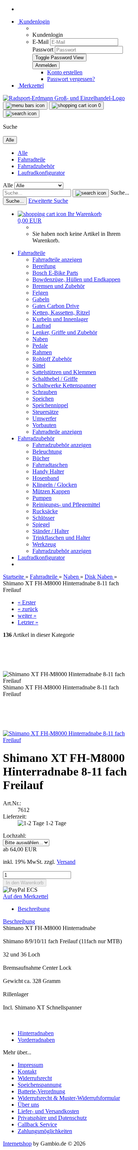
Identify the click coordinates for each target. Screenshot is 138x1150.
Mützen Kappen (51, 491)
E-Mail (40, 42)
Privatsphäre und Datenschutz (52, 1118)
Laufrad (41, 326)
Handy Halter (48, 471)
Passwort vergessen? (71, 79)
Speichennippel (50, 405)
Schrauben (44, 392)
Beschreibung (34, 909)
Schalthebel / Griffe (55, 379)
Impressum (30, 1065)
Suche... (119, 192)
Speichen (43, 398)
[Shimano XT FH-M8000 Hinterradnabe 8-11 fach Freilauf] (69, 740)
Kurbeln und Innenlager (60, 319)
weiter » (27, 616)
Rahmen (42, 352)
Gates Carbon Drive (55, 306)
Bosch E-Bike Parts (55, 273)
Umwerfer (44, 418)
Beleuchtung (47, 451)
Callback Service (37, 1124)
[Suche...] (90, 193)
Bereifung (44, 266)
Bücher (40, 458)
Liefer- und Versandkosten (48, 1111)
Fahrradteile (31, 159)
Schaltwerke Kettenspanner (64, 385)
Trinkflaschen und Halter (61, 538)
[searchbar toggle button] (21, 114)
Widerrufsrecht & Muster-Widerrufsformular (69, 1098)
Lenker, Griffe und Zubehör (64, 332)
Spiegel (41, 524)
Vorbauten (44, 425)
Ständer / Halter (50, 531)
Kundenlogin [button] (34, 21)
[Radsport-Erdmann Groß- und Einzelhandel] (64, 98)
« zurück (28, 609)
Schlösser (43, 518)
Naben (40, 339)
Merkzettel (31, 85)
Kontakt (27, 1071)
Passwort (42, 49)
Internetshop (17, 1143)
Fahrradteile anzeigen (57, 259)
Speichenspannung (39, 1085)
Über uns (28, 1104)
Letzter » (28, 622)
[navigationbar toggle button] (25, 106)
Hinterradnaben (36, 1033)
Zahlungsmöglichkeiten (45, 1131)
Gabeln (40, 299)
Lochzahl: (14, 836)
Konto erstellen (64, 72)
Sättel (38, 365)
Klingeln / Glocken (54, 485)
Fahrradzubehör (36, 166)
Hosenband (45, 478)
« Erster (27, 602)
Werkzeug (44, 544)
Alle (23, 153)
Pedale (40, 345)
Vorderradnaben (36, 1040)
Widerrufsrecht (35, 1078)
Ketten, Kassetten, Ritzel (61, 312)
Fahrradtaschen (50, 465)
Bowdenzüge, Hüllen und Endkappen (76, 279)
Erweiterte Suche (48, 201)
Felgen (40, 293)
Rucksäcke (45, 511)
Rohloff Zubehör (52, 359)
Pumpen (42, 498)
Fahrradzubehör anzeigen (61, 445)
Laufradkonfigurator (41, 173)
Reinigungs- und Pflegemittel (66, 504)
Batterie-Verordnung (41, 1091)
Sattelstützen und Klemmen (64, 372)
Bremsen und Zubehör (58, 286)
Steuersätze (45, 412)
